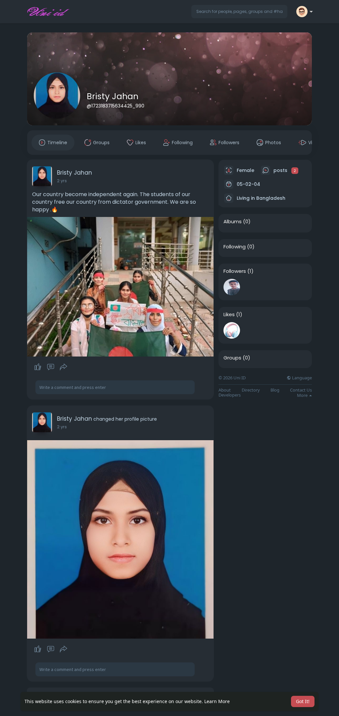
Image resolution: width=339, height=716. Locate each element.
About (224, 390)
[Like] (50, 367)
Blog (274, 390)
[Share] (63, 367)
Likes (229, 314)
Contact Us (301, 390)
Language (301, 378)
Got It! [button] (303, 701)
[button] (239, 11)
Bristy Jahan (112, 96)
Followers (234, 271)
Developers (229, 395)
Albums (232, 221)
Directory (251, 390)
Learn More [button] (217, 701)
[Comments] (50, 367)
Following (234, 246)
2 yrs (62, 181)
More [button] (303, 395)
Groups (232, 357)
